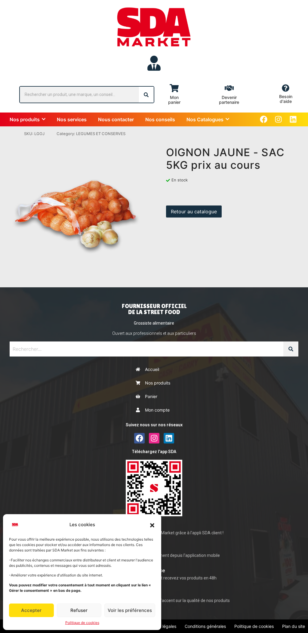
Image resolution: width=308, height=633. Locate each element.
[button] (152, 525)
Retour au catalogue (194, 211)
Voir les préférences (130, 610)
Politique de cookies (82, 622)
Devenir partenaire (229, 100)
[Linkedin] (293, 119)
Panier (151, 396)
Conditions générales (205, 626)
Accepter (31, 610)
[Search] (146, 95)
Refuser (79, 610)
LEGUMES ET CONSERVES (100, 133)
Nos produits (157, 382)
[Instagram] (278, 119)
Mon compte (157, 410)
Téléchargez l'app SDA (154, 451)
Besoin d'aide (285, 99)
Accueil (152, 369)
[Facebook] (263, 119)
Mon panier (174, 100)
